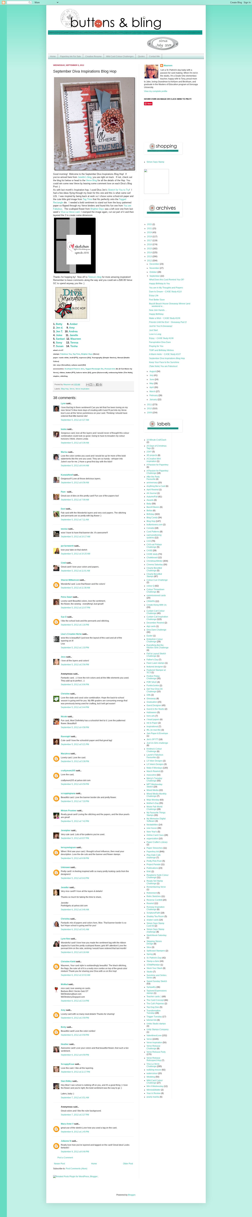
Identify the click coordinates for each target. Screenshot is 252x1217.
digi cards (151, 626)
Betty (59, 324)
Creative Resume (93, 56)
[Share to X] (94, 384)
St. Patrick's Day (154, 958)
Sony (59, 342)
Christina (65, 919)
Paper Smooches (155, 848)
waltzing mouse (154, 1070)
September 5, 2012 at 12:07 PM (75, 607)
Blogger (131, 1195)
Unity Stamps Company (158, 1029)
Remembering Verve (156, 887)
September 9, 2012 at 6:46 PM (75, 1151)
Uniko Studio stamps (156, 1023)
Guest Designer (154, 705)
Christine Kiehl (68, 961)
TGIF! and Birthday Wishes (161, 350)
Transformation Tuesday (154, 1011)
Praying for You (156, 346)
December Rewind (155, 623)
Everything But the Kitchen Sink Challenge (158, 646)
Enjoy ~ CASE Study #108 (161, 338)
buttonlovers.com (155, 524)
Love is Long (155, 334)
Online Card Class (155, 835)
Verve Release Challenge (153, 1047)
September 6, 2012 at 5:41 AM (75, 929)
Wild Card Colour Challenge (155, 1081)
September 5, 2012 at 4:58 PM (75, 727)
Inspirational (152, 726)
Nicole (64, 716)
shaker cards (153, 920)
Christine (65, 694)
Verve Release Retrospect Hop (154, 1059)
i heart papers (153, 719)
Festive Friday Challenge (153, 677)
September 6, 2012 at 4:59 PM (75, 1035)
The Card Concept (155, 1000)
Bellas (149, 510)
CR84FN (151, 601)
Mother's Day (153, 803)
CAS (149, 541)
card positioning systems (154, 536)
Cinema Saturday (155, 564)
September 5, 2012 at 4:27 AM (75, 420)
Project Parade (153, 864)
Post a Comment (65, 1157)
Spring (150, 954)
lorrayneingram (68, 847)
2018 (149, 236)
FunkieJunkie (153, 685)
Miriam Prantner (69, 810)
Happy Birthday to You (159, 283)
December (154, 264)
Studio (150, 971)
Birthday (150, 514)
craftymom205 (68, 770)
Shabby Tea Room (155, 916)
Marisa (64, 452)
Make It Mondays (154, 768)
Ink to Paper (152, 723)
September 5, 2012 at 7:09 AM (75, 500)
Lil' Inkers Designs (155, 764)
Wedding (151, 1077)
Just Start (153, 330)
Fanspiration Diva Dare (160, 342)
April (151, 387)
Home (53, 56)
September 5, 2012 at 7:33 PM (75, 801)
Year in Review (154, 1093)
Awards (150, 500)
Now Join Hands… (158, 310)
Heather (65, 1044)
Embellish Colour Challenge (155, 640)
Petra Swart (66, 597)
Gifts (149, 695)
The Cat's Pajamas (155, 1003)
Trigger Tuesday (154, 1016)
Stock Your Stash (154, 968)
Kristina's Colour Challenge (154, 750)
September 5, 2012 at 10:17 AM (75, 536)
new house (152, 828)
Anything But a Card (156, 486)
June (152, 379)
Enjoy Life (153, 295)
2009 (149, 412)
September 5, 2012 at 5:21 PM (75, 744)
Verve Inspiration (82, 389)
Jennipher (66, 830)
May (151, 383)
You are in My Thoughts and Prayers (166, 287)
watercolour (152, 1073)
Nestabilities (152, 824)
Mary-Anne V (67, 1124)
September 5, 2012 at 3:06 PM (75, 684)
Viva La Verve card (70, 212)
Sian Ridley (66, 1081)
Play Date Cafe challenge (154, 856)
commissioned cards (156, 595)
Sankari (60, 338)
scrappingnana (68, 793)
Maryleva (65, 753)
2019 (149, 232)
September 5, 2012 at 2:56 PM (75, 664)
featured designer (155, 666)
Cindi (63, 563)
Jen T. (59, 331)
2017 (149, 240)
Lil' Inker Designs (155, 761)
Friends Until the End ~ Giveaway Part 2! (168, 322)
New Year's (152, 831)
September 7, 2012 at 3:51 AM (75, 1097)
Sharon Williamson (70, 580)
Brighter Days (97, 209)
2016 (149, 244)
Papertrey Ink (153, 851)
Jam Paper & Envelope (157, 733)
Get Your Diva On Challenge (155, 690)
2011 (149, 404)
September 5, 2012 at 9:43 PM (75, 878)
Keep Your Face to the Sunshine (164, 362)
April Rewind (153, 489)
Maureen (75, 338)
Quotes (141, 56)
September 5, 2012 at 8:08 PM (75, 858)
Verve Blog (91, 180)
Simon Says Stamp (155, 162)
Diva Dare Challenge (156, 630)
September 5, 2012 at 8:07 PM (75, 838)
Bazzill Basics (153, 507)
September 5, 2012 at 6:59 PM (75, 784)
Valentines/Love (154, 1035)
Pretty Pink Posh (154, 861)
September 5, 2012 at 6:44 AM (75, 465)
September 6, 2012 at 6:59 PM (75, 1055)
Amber (74, 324)
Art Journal (152, 493)
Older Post (128, 1163)
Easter (150, 636)
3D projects (152, 455)
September (154, 276)
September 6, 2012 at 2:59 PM (75, 1018)
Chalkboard (152, 557)
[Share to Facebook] (97, 384)
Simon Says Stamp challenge (155, 930)
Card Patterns (153, 531)
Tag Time (87, 199)
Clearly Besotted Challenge (154, 569)
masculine (151, 775)
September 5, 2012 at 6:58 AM (75, 482)
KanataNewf (67, 475)
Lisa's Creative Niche (71, 634)
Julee (59, 335)
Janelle (74, 335)
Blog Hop (65, 389)
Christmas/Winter (155, 561)
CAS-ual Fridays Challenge (154, 545)
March (152, 391)
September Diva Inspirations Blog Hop (167, 358)
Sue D (64, 617)
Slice (149, 947)
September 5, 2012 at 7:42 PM (75, 821)
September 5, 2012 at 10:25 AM (75, 554)
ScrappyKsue (67, 1064)
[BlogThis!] (91, 384)
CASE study (152, 554)
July (151, 375)
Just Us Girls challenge (157, 743)
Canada (150, 528)
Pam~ (64, 492)
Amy (72, 327)
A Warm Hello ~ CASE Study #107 (165, 354)
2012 (149, 260)
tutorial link (152, 1020)
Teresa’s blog (94, 277)
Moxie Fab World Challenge (154, 807)
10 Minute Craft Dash (156, 440)
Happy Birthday (156, 314)
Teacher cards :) (154, 996)
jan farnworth (67, 546)
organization (152, 838)
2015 (149, 248)
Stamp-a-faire (153, 961)
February (153, 395)
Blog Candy (152, 517)
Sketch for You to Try (118, 190)
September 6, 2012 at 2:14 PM (75, 1001)
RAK (149, 871)
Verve (72, 389)
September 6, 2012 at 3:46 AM (75, 909)
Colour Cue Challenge (157, 580)
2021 (149, 228)
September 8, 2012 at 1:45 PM (75, 1132)
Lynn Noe (65, 939)
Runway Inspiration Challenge (156, 908)
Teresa (74, 342)
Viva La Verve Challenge (153, 1065)
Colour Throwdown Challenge (155, 590)
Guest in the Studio (155, 709)
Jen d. (59, 327)
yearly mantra (153, 1097)
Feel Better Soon (157, 300)
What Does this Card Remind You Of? (166, 279)
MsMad (64, 984)
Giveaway (151, 698)
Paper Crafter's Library (157, 842)
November (154, 268)
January (153, 399)
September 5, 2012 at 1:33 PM (75, 647)
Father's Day (152, 659)
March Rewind (153, 771)
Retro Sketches (154, 896)
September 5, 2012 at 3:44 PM (75, 707)
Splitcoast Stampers (156, 951)
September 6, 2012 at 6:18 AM (75, 952)
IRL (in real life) (154, 730)
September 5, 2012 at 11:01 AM (75, 571)
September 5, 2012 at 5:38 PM (75, 761)
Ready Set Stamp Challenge (155, 882)
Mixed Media (153, 790)
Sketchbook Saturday (156, 935)
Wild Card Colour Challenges (120, 56)
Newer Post (59, 1163)
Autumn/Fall (152, 496)
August (153, 371)
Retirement (152, 893)
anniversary (152, 482)
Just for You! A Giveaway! (160, 326)
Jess (63, 657)
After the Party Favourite (153, 478)
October (153, 272)
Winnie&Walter (153, 1090)
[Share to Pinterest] (100, 384)
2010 (149, 408)
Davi (63, 509)
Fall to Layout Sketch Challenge (156, 654)
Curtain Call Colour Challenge (156, 612)
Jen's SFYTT (152, 739)
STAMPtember (153, 965)
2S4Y (149, 451)
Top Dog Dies (153, 1007)
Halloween (152, 712)
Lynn (63, 403)
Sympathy (151, 987)
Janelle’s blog (84, 177)
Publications (152, 868)
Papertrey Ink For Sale (70, 56)
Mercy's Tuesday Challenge (154, 779)
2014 (149, 252)
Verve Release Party (156, 1052)
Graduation (152, 702)
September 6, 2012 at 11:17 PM (75, 1072)
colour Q (150, 586)
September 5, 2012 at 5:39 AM (75, 443)
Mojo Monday (153, 800)
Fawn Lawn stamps (156, 663)
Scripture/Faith (153, 913)
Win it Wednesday (155, 1086)
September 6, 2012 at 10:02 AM (75, 975)
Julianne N (66, 1141)
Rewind (150, 903)
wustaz (64, 529)
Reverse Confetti (154, 900)
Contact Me (154, 56)
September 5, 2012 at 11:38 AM (75, 588)
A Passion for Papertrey (157, 465)
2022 (149, 224)
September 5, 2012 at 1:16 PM (75, 625)
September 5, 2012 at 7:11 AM (75, 519)
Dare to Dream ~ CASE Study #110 (165, 291)
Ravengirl (65, 736)
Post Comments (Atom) (76, 1168)
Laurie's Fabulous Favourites (155, 756)
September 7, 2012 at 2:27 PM (75, 1115)
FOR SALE (152, 682)
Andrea (73, 331)
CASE (149, 550)
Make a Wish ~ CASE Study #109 (164, 318)
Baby (149, 503)
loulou (64, 429)
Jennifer (65, 887)
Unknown (65, 867)
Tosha (73, 346)
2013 (149, 256)
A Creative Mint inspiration (154, 460)
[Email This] (87, 384)
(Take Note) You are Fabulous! (163, 366)
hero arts (151, 716)
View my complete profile (155, 91)
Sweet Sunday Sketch (157, 981)
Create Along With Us (156, 605)
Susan (59, 346)
